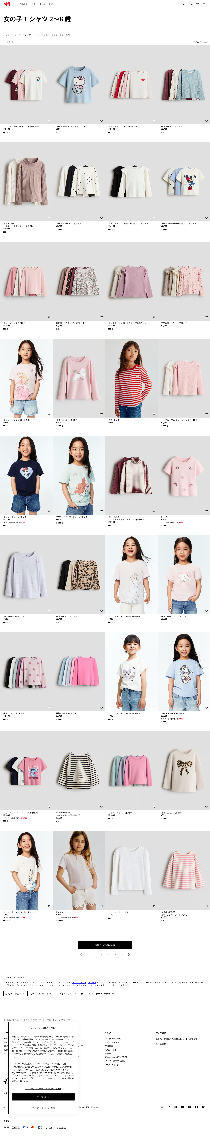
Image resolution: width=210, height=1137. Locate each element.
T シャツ (66, 1019)
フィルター (198, 41)
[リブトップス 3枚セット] (79, 574)
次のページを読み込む (105, 944)
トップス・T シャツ (51, 1019)
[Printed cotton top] (79, 378)
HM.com (7, 1019)
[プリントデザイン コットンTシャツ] (79, 84)
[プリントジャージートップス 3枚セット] (26, 84)
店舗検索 (109, 1046)
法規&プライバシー (113, 1049)
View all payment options (56, 1128)
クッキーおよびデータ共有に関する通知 (43, 1088)
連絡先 (108, 1053)
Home (52, 3)
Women (23, 3)
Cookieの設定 (111, 1064)
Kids (42, 3)
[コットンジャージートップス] (79, 770)
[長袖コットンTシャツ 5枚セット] (131, 84)
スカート (92, 982)
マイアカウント (112, 1042)
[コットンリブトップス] (131, 870)
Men (33, 3)
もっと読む (161, 1043)
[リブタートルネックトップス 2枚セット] (26, 181)
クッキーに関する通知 (115, 1060)
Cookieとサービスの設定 (43, 1108)
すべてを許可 (43, 1097)
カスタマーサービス (114, 1038)
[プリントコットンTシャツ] (26, 475)
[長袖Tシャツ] (131, 378)
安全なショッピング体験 (116, 1057)
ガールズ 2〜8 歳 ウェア (30, 1019)
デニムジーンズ (79, 982)
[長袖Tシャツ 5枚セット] (26, 671)
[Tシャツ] (79, 870)
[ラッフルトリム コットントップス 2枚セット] (131, 181)
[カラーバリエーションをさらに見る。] (57, 132)
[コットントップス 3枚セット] (79, 181)
